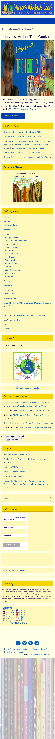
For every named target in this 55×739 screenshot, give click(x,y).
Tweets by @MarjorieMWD (14, 571)
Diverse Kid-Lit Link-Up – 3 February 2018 (22, 132)
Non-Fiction (10, 257)
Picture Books (11, 263)
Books (6, 234)
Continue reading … (12, 116)
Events (7, 281)
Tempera (36, 655)
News (6, 325)
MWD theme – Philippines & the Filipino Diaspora (25, 315)
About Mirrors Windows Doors (17, 454)
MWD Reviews (11, 254)
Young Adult (10, 276)
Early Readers (11, 244)
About (6, 217)
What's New (10, 273)
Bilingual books (11, 237)
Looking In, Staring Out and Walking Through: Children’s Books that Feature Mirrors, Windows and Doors (27, 484)
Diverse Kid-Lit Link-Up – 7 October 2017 (22, 152)
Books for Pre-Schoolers (16, 241)
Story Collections (12, 270)
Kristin (6, 410)
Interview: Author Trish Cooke (25, 36)
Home (6, 649)
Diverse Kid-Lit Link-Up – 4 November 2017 (23, 137)
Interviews (8, 286)
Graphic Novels (12, 247)
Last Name (8, 536)
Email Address (14, 519)
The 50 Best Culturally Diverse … (24, 109)
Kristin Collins (10, 402)
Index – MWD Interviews (14, 472)
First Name (8, 528)
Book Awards (10, 294)
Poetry (8, 267)
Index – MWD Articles (13, 467)
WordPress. (47, 655)
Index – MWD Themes (14, 476)
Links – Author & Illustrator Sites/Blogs (36, 423)
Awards (7, 230)
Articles (7, 222)
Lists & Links (9, 290)
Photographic (11, 260)
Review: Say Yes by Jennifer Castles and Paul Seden (27, 157)
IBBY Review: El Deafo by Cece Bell (35, 428)
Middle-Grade (11, 250)
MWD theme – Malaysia (14, 311)
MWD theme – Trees (13, 320)
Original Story (11, 225)
